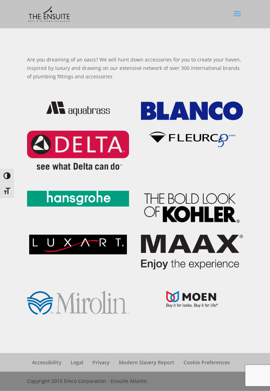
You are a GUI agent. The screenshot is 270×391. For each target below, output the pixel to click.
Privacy (101, 362)
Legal (77, 362)
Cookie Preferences (207, 362)
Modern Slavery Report (146, 362)
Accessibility (47, 362)
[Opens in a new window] (78, 114)
